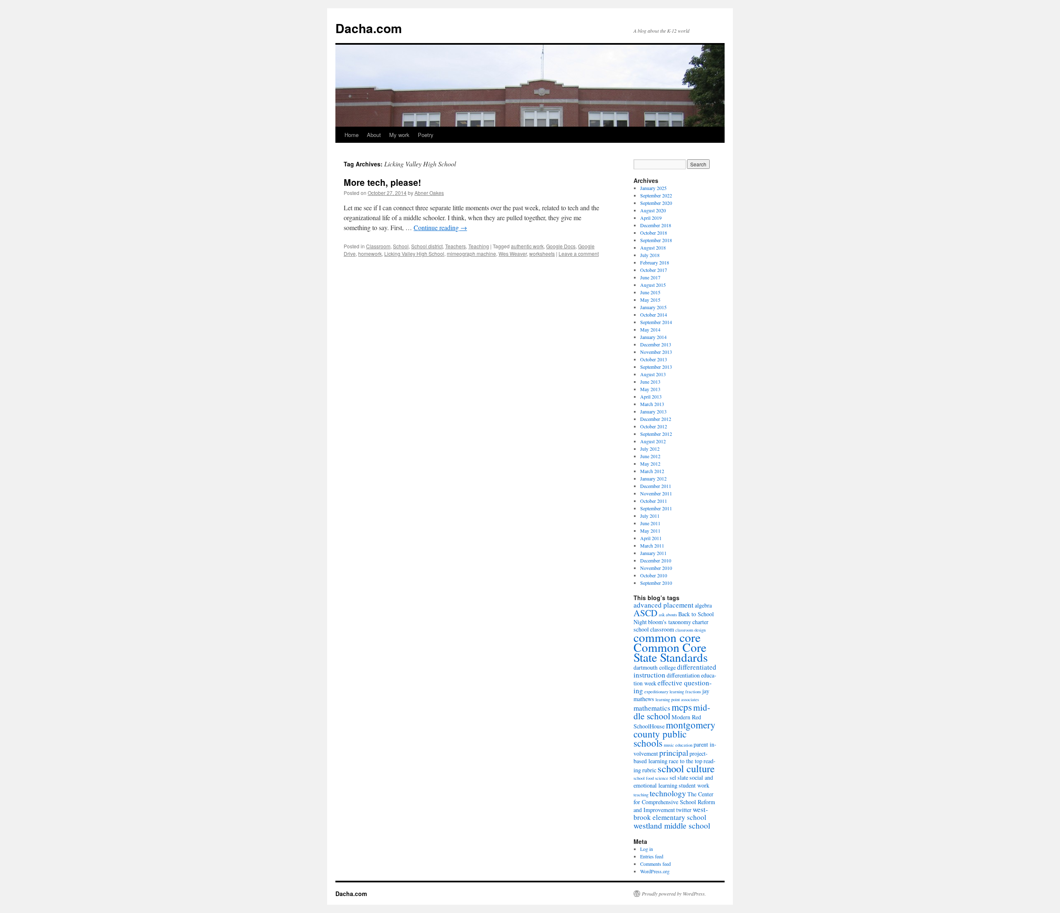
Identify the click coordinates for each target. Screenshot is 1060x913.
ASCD (646, 613)
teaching (641, 795)
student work (694, 785)
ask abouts (668, 614)
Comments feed (655, 863)
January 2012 (653, 478)
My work (399, 135)
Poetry (426, 135)
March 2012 (652, 471)
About (374, 135)
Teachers (455, 246)
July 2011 (650, 515)
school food (644, 778)
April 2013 (651, 396)
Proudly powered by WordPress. (674, 893)
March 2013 (652, 404)
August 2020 (653, 210)
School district (427, 246)
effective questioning (673, 686)
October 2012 (653, 426)
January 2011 (653, 553)
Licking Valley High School (414, 253)
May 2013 (650, 389)
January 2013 (653, 411)
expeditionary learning (664, 691)
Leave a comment (579, 253)
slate (682, 777)
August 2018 (653, 247)
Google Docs (561, 246)
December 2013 (655, 344)
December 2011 (655, 486)
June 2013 (650, 381)
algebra (703, 605)
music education (678, 745)
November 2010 (656, 568)
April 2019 (651, 217)
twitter (683, 810)
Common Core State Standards (671, 652)
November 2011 (656, 493)
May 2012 (650, 463)
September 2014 (656, 322)
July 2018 (650, 255)
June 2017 (650, 277)
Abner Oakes (429, 192)
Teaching (478, 246)
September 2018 (656, 240)
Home (351, 135)
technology (668, 793)
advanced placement (664, 605)
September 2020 (656, 202)
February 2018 (654, 262)
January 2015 (653, 307)
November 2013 (656, 351)
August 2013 (653, 374)
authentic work (527, 246)
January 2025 (653, 188)
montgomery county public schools (675, 733)
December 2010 (655, 560)
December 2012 (655, 419)
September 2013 (656, 366)
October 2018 (653, 232)
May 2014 (650, 329)
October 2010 (653, 575)
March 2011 (652, 545)
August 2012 (653, 441)
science (661, 778)
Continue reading (440, 227)
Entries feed (651, 856)
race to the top (685, 761)
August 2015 (653, 284)
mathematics (652, 708)
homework (370, 253)
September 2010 (656, 582)
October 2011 (653, 500)
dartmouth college (655, 667)
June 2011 (650, 523)
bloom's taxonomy (669, 622)
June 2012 (650, 456)
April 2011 (651, 538)
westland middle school (672, 825)
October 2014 (653, 314)
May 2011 (650, 530)
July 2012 (650, 448)
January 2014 (653, 337)
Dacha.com (368, 28)
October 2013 (653, 359)
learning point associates (677, 699)
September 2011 (656, 508)
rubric (649, 770)
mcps (682, 707)
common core (667, 637)
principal (673, 752)
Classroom (378, 246)
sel (673, 777)
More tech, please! (382, 182)
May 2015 (650, 299)
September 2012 (656, 433)
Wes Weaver (513, 253)
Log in (646, 849)
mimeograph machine (471, 253)
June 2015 (650, 292)
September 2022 (656, 195)
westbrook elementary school (671, 813)
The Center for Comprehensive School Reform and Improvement (674, 802)
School (401, 246)
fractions (693, 691)
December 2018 (655, 225)
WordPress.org (655, 871)
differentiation (683, 675)
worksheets (542, 253)
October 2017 (653, 270)
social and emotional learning (673, 781)
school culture (686, 768)
